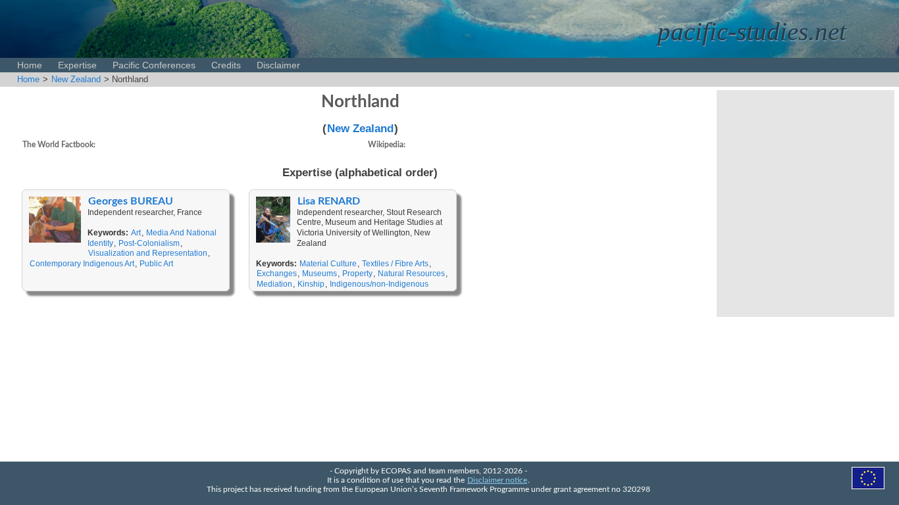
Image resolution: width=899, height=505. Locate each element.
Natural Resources (411, 273)
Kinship (310, 284)
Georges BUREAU (130, 201)
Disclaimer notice (497, 480)
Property (357, 273)
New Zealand (76, 79)
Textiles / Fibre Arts (395, 263)
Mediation (274, 284)
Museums (319, 273)
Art (136, 232)
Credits (226, 65)
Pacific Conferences (154, 65)
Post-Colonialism (149, 243)
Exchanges (277, 273)
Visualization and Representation (147, 253)
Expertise (77, 65)
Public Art (156, 263)
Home (29, 65)
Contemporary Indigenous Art (82, 263)
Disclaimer (278, 65)
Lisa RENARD (328, 201)
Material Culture (328, 263)
